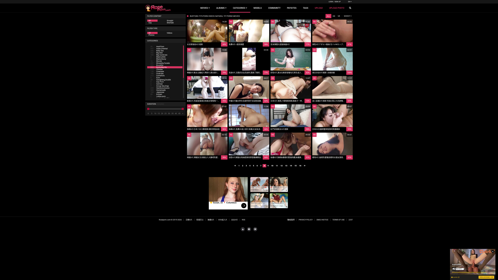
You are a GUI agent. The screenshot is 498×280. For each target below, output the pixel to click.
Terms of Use (338, 220)
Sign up (338, 2)
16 (300, 166)
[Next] (305, 165)
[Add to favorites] (219, 22)
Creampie (157, 71)
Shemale (170, 23)
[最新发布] (249, 229)
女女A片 (234, 220)
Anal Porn (157, 47)
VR (339, 16)
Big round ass (158, 55)
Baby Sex (157, 51)
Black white (157, 57)
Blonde (156, 61)
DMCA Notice (322, 220)
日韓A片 (189, 220)
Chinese (156, 69)
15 (296, 166)
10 (272, 166)
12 (282, 166)
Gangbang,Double (160, 80)
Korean (156, 94)
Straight (170, 21)
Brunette (156, 65)
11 (277, 166)
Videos (169, 33)
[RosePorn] (158, 8)
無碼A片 (211, 220)
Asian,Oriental (159, 49)
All (149, 21)
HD (334, 16)
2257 (351, 220)
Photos (151, 35)
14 (291, 166)
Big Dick (156, 53)
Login (331, 2)
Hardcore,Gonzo (160, 88)
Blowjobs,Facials (160, 63)
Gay (150, 23)
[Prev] (235, 165)
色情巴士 (200, 220)
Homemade (158, 90)
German (156, 84)
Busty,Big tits (158, 67)
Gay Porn (157, 82)
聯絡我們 (291, 220)
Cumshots (157, 76)
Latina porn (158, 96)
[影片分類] (255, 229)
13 (286, 166)
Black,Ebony (158, 59)
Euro (155, 78)
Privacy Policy (306, 220)
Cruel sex (157, 73)
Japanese (157, 92)
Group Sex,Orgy (159, 86)
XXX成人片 (222, 220)
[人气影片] (243, 229)
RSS (243, 220)
